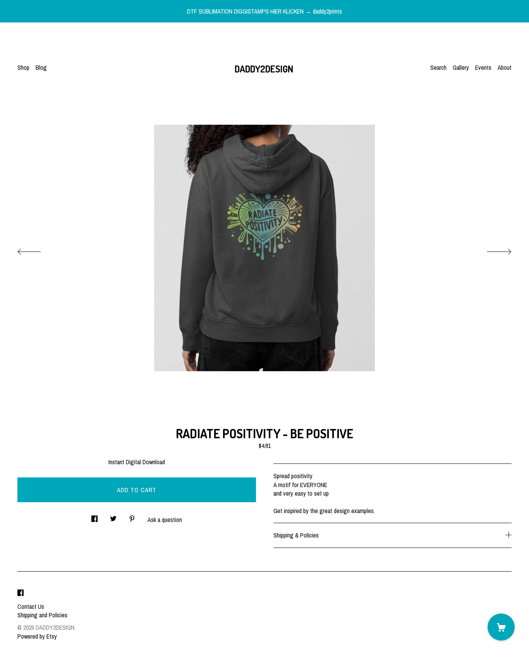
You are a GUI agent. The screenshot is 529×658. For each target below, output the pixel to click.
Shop (23, 67)
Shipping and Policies (42, 615)
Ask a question (165, 519)
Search (438, 67)
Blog (41, 67)
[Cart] (501, 627)
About (505, 67)
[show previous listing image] (36, 249)
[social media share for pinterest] (132, 516)
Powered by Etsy (37, 636)
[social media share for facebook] (94, 516)
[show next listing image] (492, 249)
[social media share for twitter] (113, 516)
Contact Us (30, 606)
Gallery (461, 67)
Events (483, 67)
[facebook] (20, 593)
